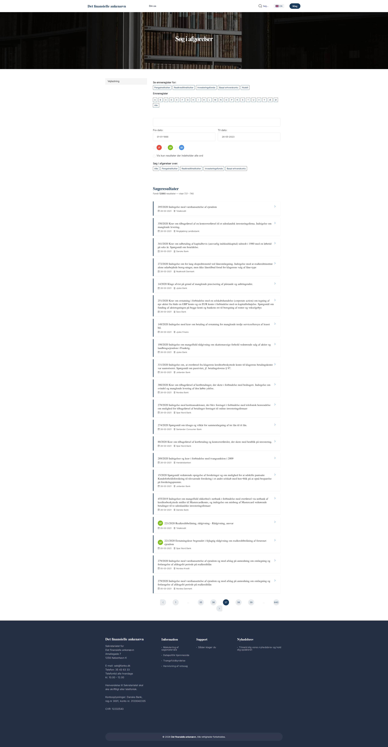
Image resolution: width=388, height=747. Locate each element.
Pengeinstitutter (162, 87)
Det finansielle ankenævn (107, 6)
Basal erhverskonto (228, 87)
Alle (156, 105)
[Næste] (219, 608)
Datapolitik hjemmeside (176, 655)
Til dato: (222, 130)
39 (251, 602)
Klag (295, 6)
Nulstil (245, 87)
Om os (152, 6)
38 (238, 602)
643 (276, 602)
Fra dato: (158, 130)
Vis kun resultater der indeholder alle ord (180, 155)
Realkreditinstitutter (183, 87)
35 (200, 602)
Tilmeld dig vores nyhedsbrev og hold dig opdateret (259, 648)
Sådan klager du (207, 647)
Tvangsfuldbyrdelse (174, 660)
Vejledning (113, 81)
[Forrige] (163, 602)
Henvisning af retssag (175, 666)
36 (213, 602)
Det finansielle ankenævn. (184, 736)
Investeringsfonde (206, 87)
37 (226, 602)
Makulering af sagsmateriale (170, 648)
